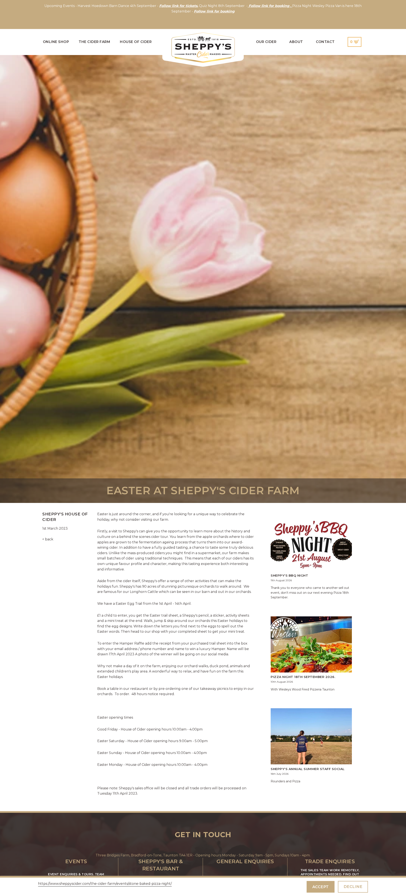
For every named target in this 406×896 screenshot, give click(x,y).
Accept (320, 887)
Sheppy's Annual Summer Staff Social (308, 769)
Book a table (108, 689)
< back (47, 539)
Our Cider (266, 42)
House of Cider (136, 42)
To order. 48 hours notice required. (145, 694)
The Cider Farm (94, 42)
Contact (325, 42)
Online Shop (56, 42)
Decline (353, 886)
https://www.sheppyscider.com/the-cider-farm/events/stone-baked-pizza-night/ (105, 884)
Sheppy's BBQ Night (289, 575)
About (296, 42)
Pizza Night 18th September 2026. (303, 677)
